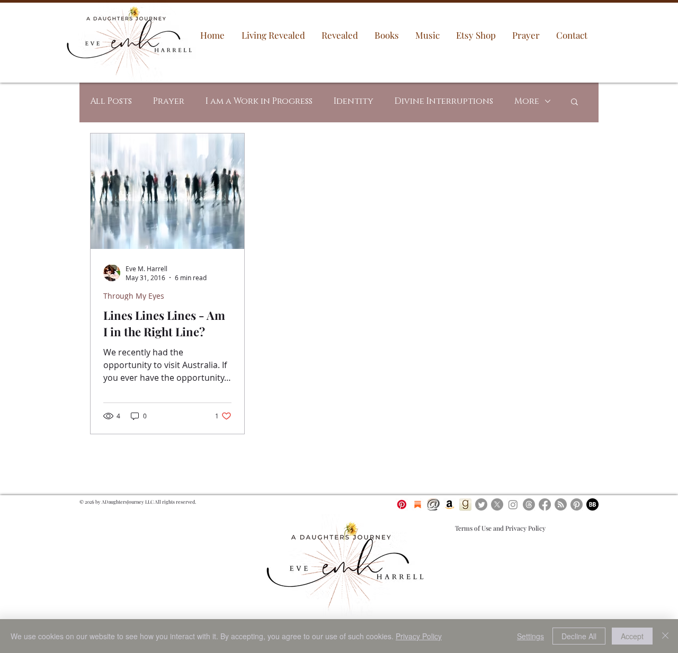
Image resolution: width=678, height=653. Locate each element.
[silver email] (433, 504)
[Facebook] (545, 504)
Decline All (578, 636)
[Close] (665, 636)
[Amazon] (449, 504)
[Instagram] (513, 504)
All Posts (111, 101)
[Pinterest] (402, 504)
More (526, 101)
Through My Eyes (133, 295)
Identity (353, 101)
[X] (497, 504)
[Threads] (529, 504)
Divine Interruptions (444, 101)
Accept (632, 636)
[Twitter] (481, 504)
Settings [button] (530, 636)
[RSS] (561, 504)
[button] (574, 102)
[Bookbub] (592, 504)
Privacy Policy (419, 636)
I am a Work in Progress (259, 101)
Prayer (168, 101)
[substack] (418, 504)
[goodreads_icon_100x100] (465, 504)
